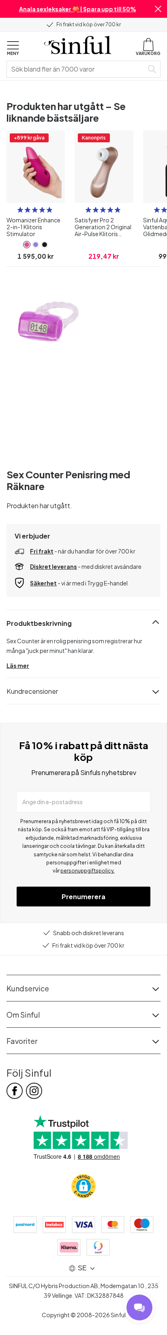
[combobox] (76, 69)
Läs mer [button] (17, 665)
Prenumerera (83, 896)
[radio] (20, 210)
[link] (26, 244)
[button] (158, 9)
